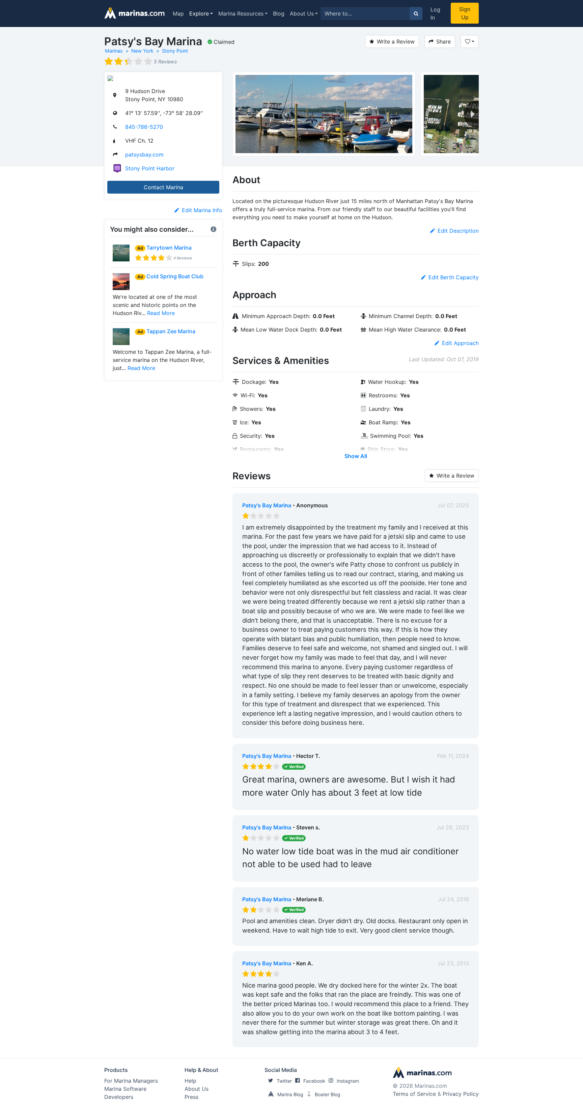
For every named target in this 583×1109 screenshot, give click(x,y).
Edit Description (458, 230)
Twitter (284, 1081)
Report (460, 731)
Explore (199, 13)
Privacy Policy (461, 1093)
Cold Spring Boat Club (174, 276)
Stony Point (175, 51)
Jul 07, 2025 (453, 505)
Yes (293, 731)
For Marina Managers (131, 1080)
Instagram (348, 1081)
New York (142, 51)
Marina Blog (290, 1094)
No (307, 731)
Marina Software (125, 1088)
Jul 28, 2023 (453, 827)
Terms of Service (414, 1093)
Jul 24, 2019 (453, 899)
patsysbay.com (144, 154)
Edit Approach (460, 343)
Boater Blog (327, 1094)
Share (443, 41)
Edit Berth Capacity (453, 277)
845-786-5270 (144, 126)
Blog (278, 13)
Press (191, 1096)
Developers (118, 1096)
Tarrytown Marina (169, 247)
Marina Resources (240, 13)
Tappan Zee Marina (170, 331)
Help (190, 1080)
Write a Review (396, 41)
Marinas (114, 51)
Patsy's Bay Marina (266, 505)
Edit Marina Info (202, 210)
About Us (302, 13)
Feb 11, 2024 (453, 755)
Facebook (314, 1081)
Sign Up (464, 13)
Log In (435, 13)
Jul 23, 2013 (453, 963)
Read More (161, 313)
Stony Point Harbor (149, 168)
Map (178, 13)
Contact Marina (163, 187)
